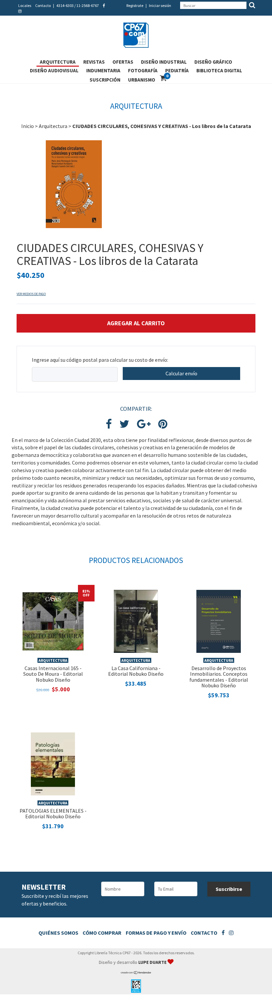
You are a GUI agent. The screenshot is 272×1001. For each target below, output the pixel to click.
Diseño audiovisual (54, 70)
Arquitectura (58, 62)
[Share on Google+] (144, 424)
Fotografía (143, 70)
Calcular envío (181, 373)
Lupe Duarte (153, 962)
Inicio (27, 126)
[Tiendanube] (136, 973)
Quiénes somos (58, 932)
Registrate (134, 5)
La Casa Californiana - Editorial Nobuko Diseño (136, 671)
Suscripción (105, 80)
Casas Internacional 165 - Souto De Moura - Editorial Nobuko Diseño (53, 674)
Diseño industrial (164, 62)
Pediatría (177, 70)
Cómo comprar (102, 932)
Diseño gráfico (213, 62)
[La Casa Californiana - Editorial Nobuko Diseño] (136, 620)
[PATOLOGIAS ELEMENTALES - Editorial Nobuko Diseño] (53, 763)
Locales (24, 5)
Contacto (43, 5)
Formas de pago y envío (156, 932)
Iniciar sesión (160, 5)
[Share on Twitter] (124, 424)
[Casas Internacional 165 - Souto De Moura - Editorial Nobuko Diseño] (53, 620)
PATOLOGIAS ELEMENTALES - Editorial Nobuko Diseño (53, 813)
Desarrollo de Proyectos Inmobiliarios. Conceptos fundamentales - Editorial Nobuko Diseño (218, 677)
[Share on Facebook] (109, 424)
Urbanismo (141, 80)
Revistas (94, 62)
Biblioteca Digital (219, 70)
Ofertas (122, 62)
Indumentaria (103, 70)
